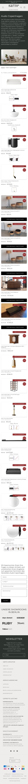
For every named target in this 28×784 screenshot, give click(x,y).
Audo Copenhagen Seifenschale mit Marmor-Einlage (13, 479)
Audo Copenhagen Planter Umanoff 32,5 (10, 238)
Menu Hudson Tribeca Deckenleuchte (10, 180)
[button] (3, 7)
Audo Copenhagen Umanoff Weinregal (10, 394)
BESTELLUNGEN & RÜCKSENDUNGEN (12, 690)
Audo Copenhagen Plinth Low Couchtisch (11, 319)
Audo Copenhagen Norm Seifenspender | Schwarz (13, 150)
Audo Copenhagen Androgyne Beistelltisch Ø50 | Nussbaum (12, 347)
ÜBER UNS (5, 665)
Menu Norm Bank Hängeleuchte (8, 120)
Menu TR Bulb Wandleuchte (7, 539)
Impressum (23, 778)
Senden (5, 600)
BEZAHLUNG (6, 687)
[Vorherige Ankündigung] (2, 2)
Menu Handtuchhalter (6, 449)
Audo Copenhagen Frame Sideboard (9, 292)
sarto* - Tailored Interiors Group (15, 774)
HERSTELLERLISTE (7, 672)
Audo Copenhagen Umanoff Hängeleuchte (11, 370)
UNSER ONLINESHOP (8, 668)
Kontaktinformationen (14, 778)
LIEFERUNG (6, 684)
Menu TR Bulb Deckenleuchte (8, 509)
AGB (25, 776)
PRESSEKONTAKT (7, 675)
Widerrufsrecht (6, 776)
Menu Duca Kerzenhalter (7, 418)
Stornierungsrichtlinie (14, 780)
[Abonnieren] (23, 655)
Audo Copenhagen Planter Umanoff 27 (10, 211)
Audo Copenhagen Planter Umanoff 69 (10, 265)
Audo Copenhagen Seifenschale (8, 89)
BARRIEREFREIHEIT (8, 693)
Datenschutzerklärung (17, 776)
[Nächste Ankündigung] (25, 2)
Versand (5, 778)
